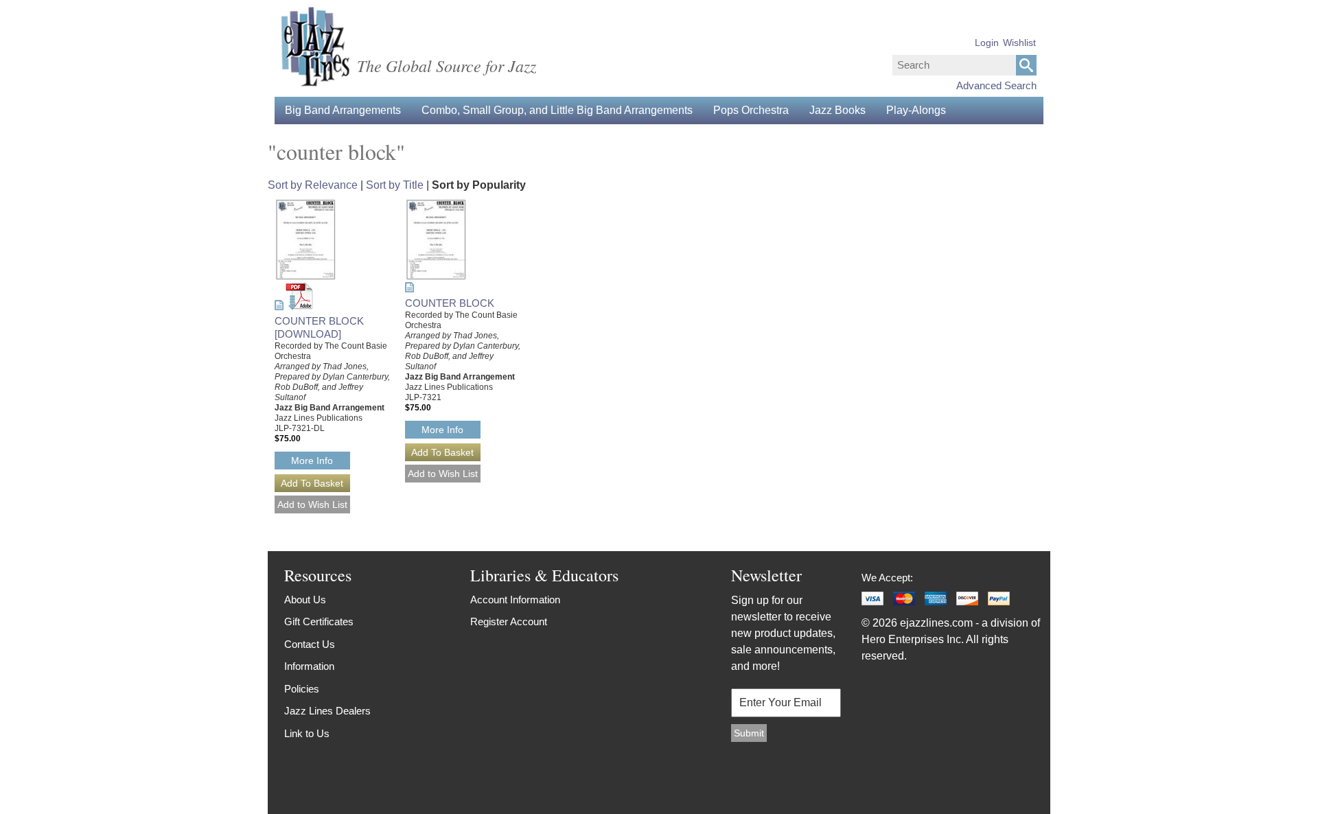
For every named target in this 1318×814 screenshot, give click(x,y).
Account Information (515, 599)
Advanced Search (996, 85)
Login (987, 42)
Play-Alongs (916, 110)
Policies (301, 689)
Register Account (508, 621)
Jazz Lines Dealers (327, 711)
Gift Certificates (319, 621)
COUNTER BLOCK (449, 303)
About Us (305, 599)
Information (309, 666)
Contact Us (309, 644)
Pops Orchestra (751, 110)
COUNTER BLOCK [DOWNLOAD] (319, 327)
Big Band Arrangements (343, 110)
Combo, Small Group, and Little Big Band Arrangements (557, 110)
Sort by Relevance (313, 185)
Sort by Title (395, 185)
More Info (312, 460)
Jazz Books (837, 110)
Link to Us (307, 733)
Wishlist (1019, 42)
